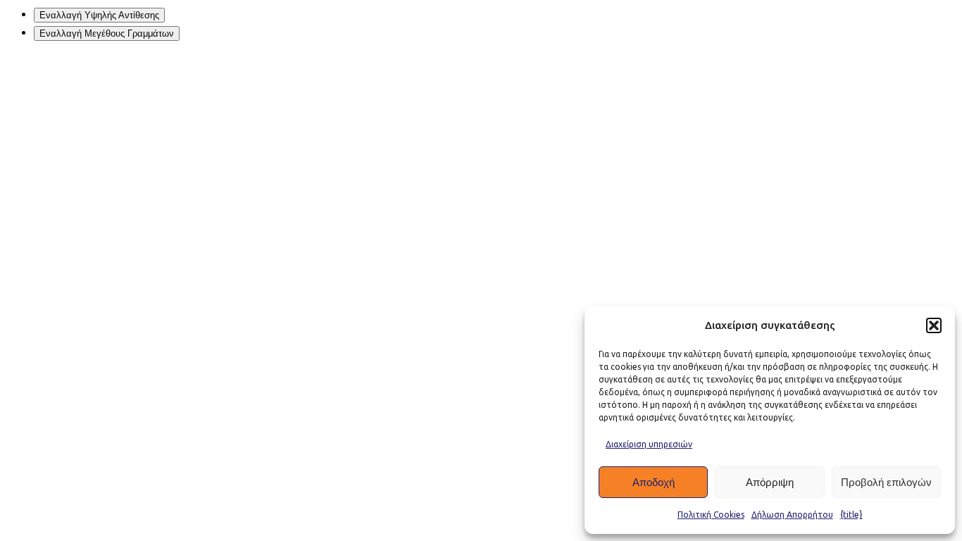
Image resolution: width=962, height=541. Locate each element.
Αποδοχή (653, 482)
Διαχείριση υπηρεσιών (649, 444)
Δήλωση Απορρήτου (792, 514)
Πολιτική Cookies (710, 514)
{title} (851, 514)
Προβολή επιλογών (886, 482)
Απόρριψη (770, 482)
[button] (934, 325)
